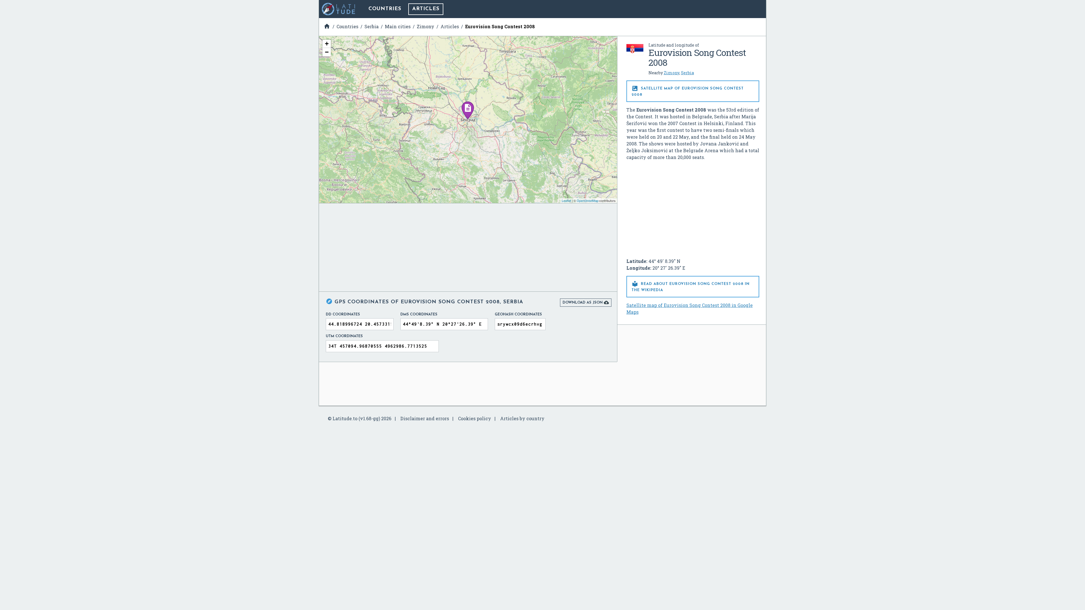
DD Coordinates (343, 314)
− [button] (327, 52)
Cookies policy (474, 418)
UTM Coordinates (344, 336)
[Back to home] (339, 9)
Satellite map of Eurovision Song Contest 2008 (688, 91)
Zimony (671, 72)
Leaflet (566, 200)
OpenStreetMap (587, 200)
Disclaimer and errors (424, 418)
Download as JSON (586, 302)
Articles (425, 9)
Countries (384, 9)
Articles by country (522, 418)
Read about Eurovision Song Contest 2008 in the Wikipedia (691, 286)
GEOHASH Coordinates (518, 314)
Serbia (687, 72)
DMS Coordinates (418, 314)
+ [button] (327, 43)
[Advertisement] (692, 207)
